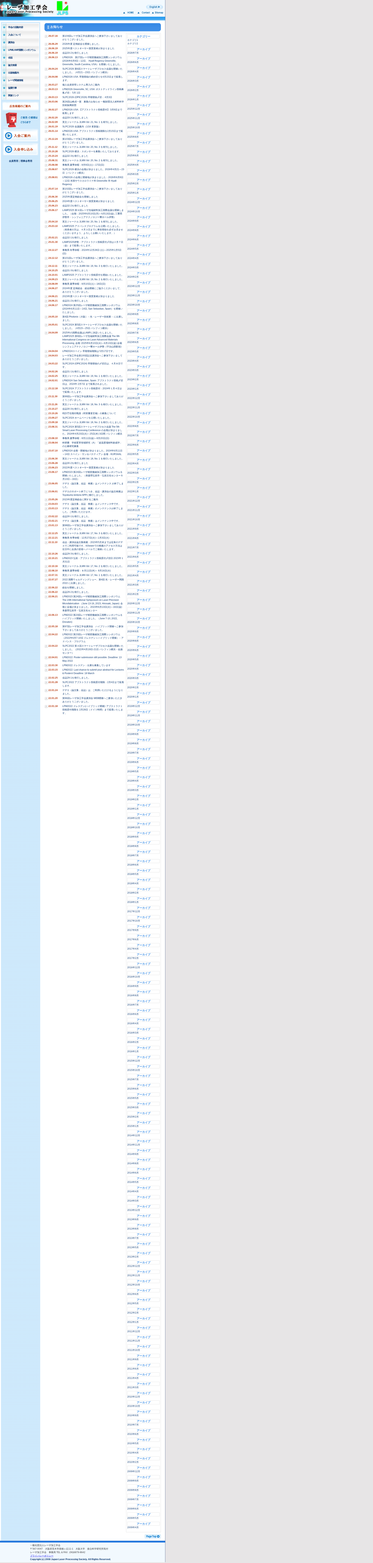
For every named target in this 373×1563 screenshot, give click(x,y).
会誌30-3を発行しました (75, 409)
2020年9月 (133, 631)
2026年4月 (133, 71)
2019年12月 (133, 706)
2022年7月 (133, 435)
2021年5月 (133, 566)
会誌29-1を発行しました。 (76, 677)
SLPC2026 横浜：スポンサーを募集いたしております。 (91, 151)
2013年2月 (133, 1256)
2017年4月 (133, 948)
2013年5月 (133, 1247)
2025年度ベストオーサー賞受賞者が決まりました (88, 48)
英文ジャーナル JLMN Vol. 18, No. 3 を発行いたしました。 (93, 404)
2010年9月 (133, 1415)
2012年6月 (133, 1294)
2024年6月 (133, 239)
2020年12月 (133, 603)
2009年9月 (133, 1480)
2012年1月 (133, 1322)
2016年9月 (133, 986)
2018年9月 (133, 836)
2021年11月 (133, 510)
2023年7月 (133, 332)
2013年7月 (133, 1238)
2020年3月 (133, 678)
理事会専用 (26, 161)
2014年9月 (133, 1154)
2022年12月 (133, 398)
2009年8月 (133, 1490)
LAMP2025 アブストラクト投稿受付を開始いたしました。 (93, 275)
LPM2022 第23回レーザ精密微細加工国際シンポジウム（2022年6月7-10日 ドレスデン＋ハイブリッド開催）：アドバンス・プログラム (93, 638)
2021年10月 (133, 519)
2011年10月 (133, 1350)
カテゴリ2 (132, 43)
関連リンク (13, 95)
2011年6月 (133, 1368)
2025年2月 (133, 183)
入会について (14, 34)
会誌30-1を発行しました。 (76, 516)
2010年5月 (133, 1443)
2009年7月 (133, 1499)
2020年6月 (133, 650)
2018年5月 (133, 874)
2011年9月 (133, 1359)
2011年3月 (133, 1387)
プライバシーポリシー (41, 1555)
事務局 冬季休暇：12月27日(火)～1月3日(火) (85, 537)
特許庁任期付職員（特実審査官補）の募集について (89, 413)
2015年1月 (133, 1126)
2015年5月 (133, 1098)
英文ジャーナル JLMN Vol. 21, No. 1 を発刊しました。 (90, 122)
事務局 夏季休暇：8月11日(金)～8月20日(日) (85, 438)
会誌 (10, 57)
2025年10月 (133, 127)
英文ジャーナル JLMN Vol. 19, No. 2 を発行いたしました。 (93, 279)
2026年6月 (133, 62)
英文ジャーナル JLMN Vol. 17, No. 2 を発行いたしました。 (93, 566)
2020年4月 (133, 668)
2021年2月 (133, 594)
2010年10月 (133, 1406)
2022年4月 (133, 463)
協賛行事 (12, 88)
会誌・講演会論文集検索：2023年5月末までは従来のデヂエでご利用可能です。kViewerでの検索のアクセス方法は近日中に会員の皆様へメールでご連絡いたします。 (92, 546)
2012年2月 (133, 1312)
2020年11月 (133, 612)
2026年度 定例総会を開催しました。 (81, 44)
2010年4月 (133, 1452)
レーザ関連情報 (15, 80)
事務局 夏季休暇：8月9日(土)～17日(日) (83, 165)
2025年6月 (133, 155)
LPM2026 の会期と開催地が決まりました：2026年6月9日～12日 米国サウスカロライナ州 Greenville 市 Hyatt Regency (92, 181)
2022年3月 (133, 472)
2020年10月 (133, 622)
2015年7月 (133, 1079)
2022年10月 (133, 416)
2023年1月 (133, 388)
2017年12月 (133, 911)
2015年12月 (133, 1060)
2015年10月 (133, 1070)
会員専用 (13, 161)
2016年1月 (133, 1051)
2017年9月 (133, 930)
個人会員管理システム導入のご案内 (81, 84)
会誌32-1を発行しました (75, 237)
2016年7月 (133, 1004)
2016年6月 (133, 1014)
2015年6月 (133, 1088)
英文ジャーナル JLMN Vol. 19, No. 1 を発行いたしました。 (93, 376)
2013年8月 (133, 1228)
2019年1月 (133, 808)
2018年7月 (133, 855)
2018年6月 (133, 864)
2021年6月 (133, 556)
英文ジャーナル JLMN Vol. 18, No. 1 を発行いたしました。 (93, 458)
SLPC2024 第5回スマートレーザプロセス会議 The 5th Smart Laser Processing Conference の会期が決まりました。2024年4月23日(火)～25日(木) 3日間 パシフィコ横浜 (92, 430)
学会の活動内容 (15, 27)
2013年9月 (133, 1219)
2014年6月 (133, 1172)
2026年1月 (133, 99)
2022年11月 (133, 407)
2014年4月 (133, 1191)
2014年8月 (133, 1163)
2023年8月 (133, 323)
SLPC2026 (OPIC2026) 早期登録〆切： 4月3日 (87, 97)
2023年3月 (133, 370)
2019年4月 (133, 780)
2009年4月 (133, 1527)
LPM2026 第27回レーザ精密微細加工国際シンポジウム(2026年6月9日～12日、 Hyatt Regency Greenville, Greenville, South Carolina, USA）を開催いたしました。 (92, 61)
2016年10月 (133, 976)
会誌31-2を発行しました (75, 300)
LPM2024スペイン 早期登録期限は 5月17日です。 (88, 351)
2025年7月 (133, 146)
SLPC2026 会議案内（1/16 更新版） (81, 126)
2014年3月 (133, 1200)
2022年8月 (133, 426)
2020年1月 (133, 696)
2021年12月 (133, 500)
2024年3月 (133, 267)
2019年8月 (133, 743)
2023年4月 (133, 360)
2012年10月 (133, 1284)
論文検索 (12, 65)
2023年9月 (133, 314)
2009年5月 (133, 1518)
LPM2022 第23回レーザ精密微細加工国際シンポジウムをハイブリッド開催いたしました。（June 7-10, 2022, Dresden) (92, 618)
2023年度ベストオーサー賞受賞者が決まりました (88, 296)
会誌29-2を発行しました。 (76, 592)
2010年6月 (133, 1434)
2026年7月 (133, 53)
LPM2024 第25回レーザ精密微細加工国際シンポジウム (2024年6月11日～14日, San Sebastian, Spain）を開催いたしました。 (92, 309)
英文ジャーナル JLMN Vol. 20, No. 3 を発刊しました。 (90, 147)
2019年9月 (133, 734)
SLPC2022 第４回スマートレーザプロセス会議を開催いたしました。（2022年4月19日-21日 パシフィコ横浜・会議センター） (93, 649)
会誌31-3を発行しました (75, 270)
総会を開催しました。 (74, 587)
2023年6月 (133, 342)
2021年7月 (133, 547)
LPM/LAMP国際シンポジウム (22, 50)
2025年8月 (133, 137)
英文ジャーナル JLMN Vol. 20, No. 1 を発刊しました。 (90, 221)
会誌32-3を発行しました (75, 156)
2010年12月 (133, 1396)
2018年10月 (133, 827)
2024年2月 (133, 277)
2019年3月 (133, 790)
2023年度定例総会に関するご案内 (80, 499)
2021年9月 (133, 528)
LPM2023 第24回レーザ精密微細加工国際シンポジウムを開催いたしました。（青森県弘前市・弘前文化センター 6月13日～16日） (92, 475)
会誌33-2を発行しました (75, 53)
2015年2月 (133, 1116)
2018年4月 (133, 883)
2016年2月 (133, 1042)
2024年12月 (133, 202)
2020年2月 (133, 687)
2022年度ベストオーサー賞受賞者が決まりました (88, 467)
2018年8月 (133, 846)
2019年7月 (133, 752)
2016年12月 (133, 967)
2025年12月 (133, 109)
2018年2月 (133, 892)
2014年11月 (133, 1144)
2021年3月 (133, 584)
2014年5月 (133, 1182)
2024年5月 (133, 249)
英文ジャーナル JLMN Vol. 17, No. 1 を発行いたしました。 (93, 575)
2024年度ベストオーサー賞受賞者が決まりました (88, 201)
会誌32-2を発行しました (75, 205)
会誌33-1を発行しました (75, 117)
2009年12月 (133, 1471)
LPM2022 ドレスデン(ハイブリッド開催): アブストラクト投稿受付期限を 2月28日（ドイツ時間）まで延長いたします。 (92, 710)
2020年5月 (133, 659)
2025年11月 (133, 118)
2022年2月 (133, 482)
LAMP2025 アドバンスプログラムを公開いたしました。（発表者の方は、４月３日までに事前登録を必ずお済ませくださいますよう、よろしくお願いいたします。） (92, 229)
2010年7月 (133, 1424)
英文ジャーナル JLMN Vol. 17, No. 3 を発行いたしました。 (93, 533)
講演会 (11, 42)
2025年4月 (133, 165)
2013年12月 (133, 1210)
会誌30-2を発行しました (75, 463)
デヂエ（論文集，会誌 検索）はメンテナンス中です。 (91, 504)
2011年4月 (133, 1378)
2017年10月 (133, 920)
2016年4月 (133, 1023)
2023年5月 (133, 351)
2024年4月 (133, 258)
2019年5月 (133, 771)
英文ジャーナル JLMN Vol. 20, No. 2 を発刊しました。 (90, 160)
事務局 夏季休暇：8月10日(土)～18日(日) (83, 284)
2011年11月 (133, 1340)
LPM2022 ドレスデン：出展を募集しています (86, 665)
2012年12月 (133, 1266)
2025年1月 (133, 193)
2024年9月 (133, 221)
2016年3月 (133, 1032)
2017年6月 (133, 939)
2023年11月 (133, 295)
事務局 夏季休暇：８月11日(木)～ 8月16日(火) (86, 570)
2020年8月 (133, 640)
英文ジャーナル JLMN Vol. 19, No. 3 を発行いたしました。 (93, 266)
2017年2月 (133, 958)
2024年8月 (133, 230)
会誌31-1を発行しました (75, 371)
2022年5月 (133, 454)
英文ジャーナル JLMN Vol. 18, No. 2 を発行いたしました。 (93, 422)
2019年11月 (133, 715)
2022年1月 (133, 491)
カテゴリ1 (132, 40)
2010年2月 (133, 1462)
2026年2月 (133, 90)
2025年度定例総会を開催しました (80, 196)
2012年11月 (133, 1275)
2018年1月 (133, 902)
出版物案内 (13, 72)
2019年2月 (133, 799)
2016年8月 (133, 995)
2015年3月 (133, 1107)
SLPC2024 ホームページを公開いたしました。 (87, 417)
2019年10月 (133, 724)
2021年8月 (133, 538)
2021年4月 (133, 575)
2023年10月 (133, 305)
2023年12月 (133, 286)
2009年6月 (133, 1508)
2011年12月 (133, 1331)
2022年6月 (133, 444)
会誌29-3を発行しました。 (76, 553)
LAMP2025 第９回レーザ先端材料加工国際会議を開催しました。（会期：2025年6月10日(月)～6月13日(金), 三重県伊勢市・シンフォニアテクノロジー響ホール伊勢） (93, 214)
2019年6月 (133, 762)
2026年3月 (133, 81)
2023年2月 (133, 379)
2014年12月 (133, 1135)
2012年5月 (133, 1303)
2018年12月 (133, 818)
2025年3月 (133, 174)
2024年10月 (133, 211)
